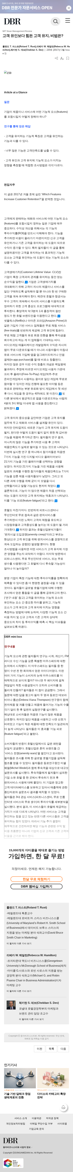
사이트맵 (62, 1123)
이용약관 (36, 1118)
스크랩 (67, 58)
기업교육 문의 (36, 1128)
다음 (63, 1048)
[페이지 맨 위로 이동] (64, 1108)
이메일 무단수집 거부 (41, 1123)
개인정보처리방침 (15, 1123)
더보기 (56, 58)
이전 (39, 1048)
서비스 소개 (20, 1118)
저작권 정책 (52, 1118)
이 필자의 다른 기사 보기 (19, 943)
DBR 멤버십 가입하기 (36, 886)
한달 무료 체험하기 (36, 879)
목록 (51, 1048)
